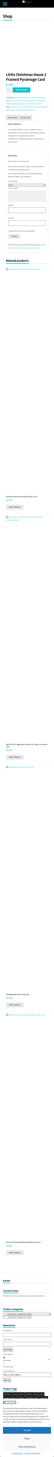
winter (32, 110)
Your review (13, 188)
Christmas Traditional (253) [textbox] (17, 1317)
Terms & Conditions (32, 1453)
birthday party (32, 1398)
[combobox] (17, 1317)
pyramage (10, 110)
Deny (27, 1438)
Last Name (7, 1340)
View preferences (27, 1446)
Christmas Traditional (36, 100)
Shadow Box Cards (34, 104)
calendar (43, 1398)
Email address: (9, 1371)
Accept (27, 1430)
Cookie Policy (17, 1453)
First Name (7, 1330)
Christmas (23, 100)
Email (11, 218)
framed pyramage (40, 107)
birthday (21, 1398)
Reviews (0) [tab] (25, 117)
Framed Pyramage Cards (16, 104)
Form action (8, 1354)
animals (7, 1394)
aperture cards (17, 107)
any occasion (18, 1394)
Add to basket (21, 90)
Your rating (13, 181)
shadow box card (22, 110)
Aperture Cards (12, 100)
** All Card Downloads (36, 97)
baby (41, 1394)
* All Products (21, 97)
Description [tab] (13, 117)
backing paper (10, 1398)
